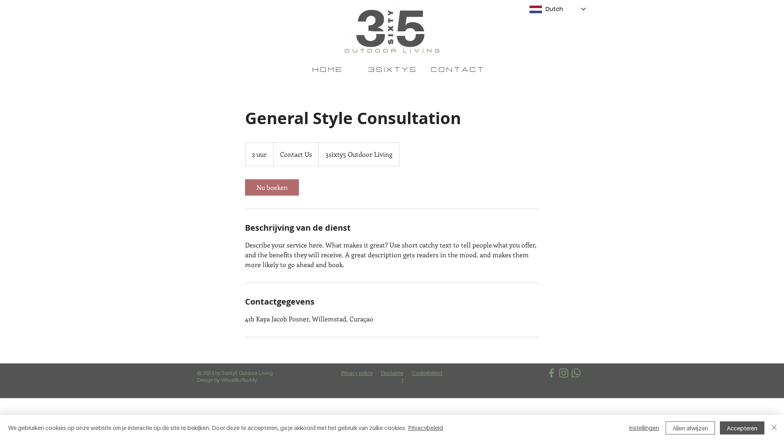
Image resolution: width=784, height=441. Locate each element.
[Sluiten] (774, 427)
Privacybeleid (425, 427)
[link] (272, 187)
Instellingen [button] (644, 427)
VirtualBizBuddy (239, 380)
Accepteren (742, 428)
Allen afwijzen (690, 428)
